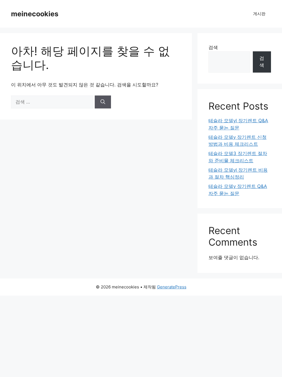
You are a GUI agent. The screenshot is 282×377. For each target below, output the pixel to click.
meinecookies (34, 14)
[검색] (103, 102)
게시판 (259, 13)
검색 (213, 47)
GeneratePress (171, 287)
